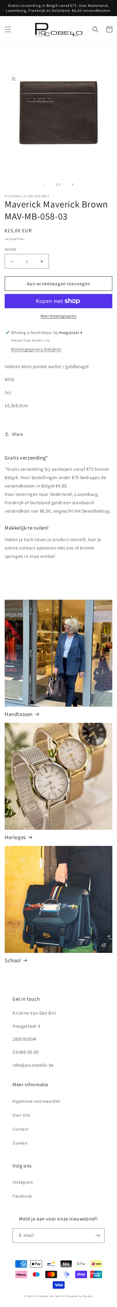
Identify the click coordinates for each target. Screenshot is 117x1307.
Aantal (10, 249)
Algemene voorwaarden (36, 1101)
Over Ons (21, 1115)
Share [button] (17, 434)
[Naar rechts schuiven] (72, 184)
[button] (8, 29)
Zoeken (20, 1143)
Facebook (22, 1196)
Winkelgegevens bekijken (36, 349)
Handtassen (19, 714)
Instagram (22, 1182)
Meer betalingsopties (58, 315)
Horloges (15, 837)
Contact (20, 1129)
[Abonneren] (97, 1235)
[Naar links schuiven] (45, 184)
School (13, 960)
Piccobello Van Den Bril (50, 1296)
